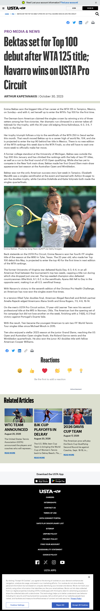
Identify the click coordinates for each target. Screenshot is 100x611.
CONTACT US (50, 507)
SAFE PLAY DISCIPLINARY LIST (50, 523)
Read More (10, 453)
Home (7, 14)
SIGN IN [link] (90, 8)
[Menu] (3, 8)
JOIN (74, 8)
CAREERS (50, 497)
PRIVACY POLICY (50, 539)
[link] (68, 22)
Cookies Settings (17, 605)
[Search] (97, 13)
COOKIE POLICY (50, 554)
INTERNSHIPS (50, 502)
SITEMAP (50, 528)
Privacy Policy (76, 599)
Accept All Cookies (80, 605)
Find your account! (69, 2)
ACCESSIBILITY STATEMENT (50, 549)
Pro (13, 14)
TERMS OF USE (50, 513)
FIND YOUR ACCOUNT (50, 544)
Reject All (60, 605)
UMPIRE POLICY (50, 534)
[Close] (89, 577)
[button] (96, 3)
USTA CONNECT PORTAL (50, 518)
